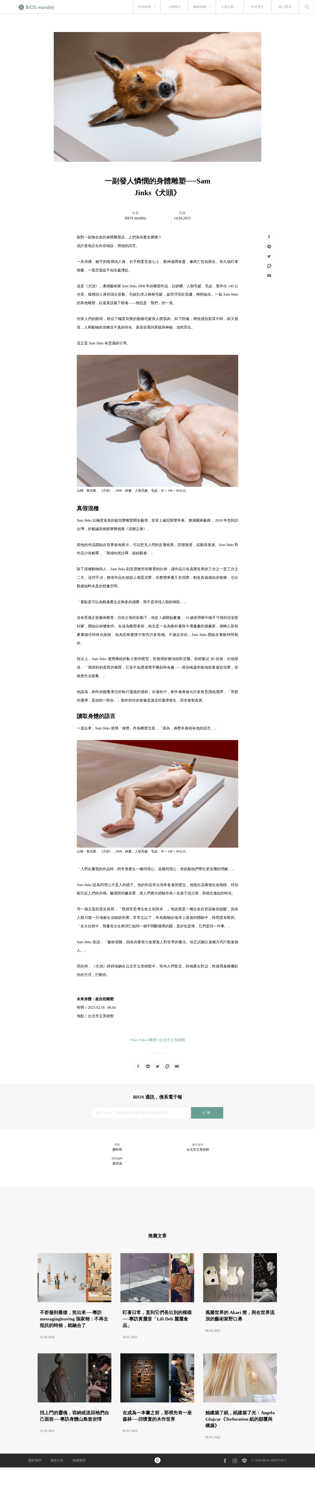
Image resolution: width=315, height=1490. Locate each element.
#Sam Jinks (138, 1040)
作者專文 (257, 7)
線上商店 (285, 7)
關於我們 (34, 1460)
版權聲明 (79, 1460)
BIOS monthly (135, 218)
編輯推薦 (199, 7)
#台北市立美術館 (171, 1040)
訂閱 (206, 1112)
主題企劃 (227, 7)
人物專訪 (174, 7)
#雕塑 (152, 1040)
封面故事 (144, 7)
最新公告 (57, 1460)
